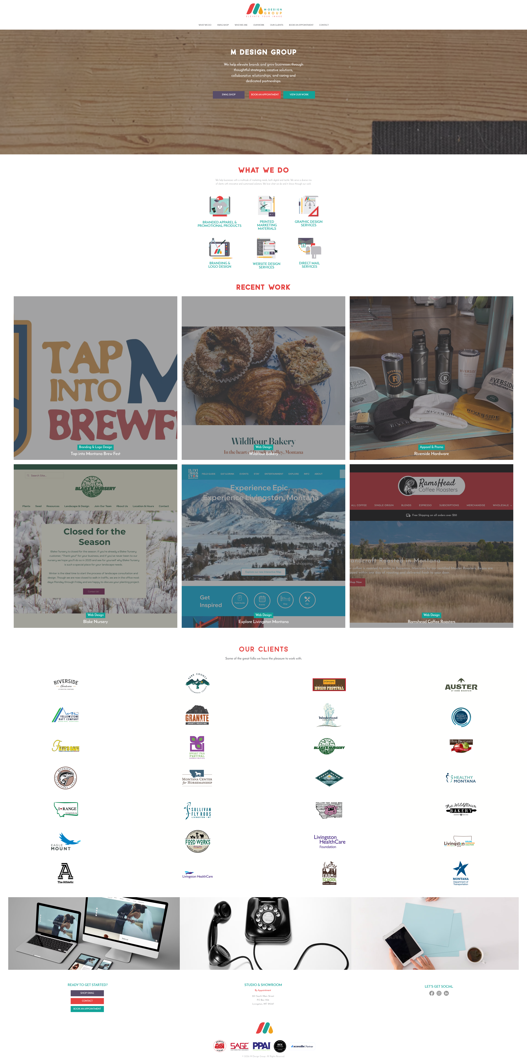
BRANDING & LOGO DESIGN (219, 265)
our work (307, 184)
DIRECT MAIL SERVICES (309, 265)
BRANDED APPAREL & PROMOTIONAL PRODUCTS (219, 224)
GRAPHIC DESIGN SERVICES (309, 223)
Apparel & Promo (431, 447)
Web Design (264, 447)
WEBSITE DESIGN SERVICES (266, 265)
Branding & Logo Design (95, 447)
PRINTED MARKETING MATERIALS (267, 225)
